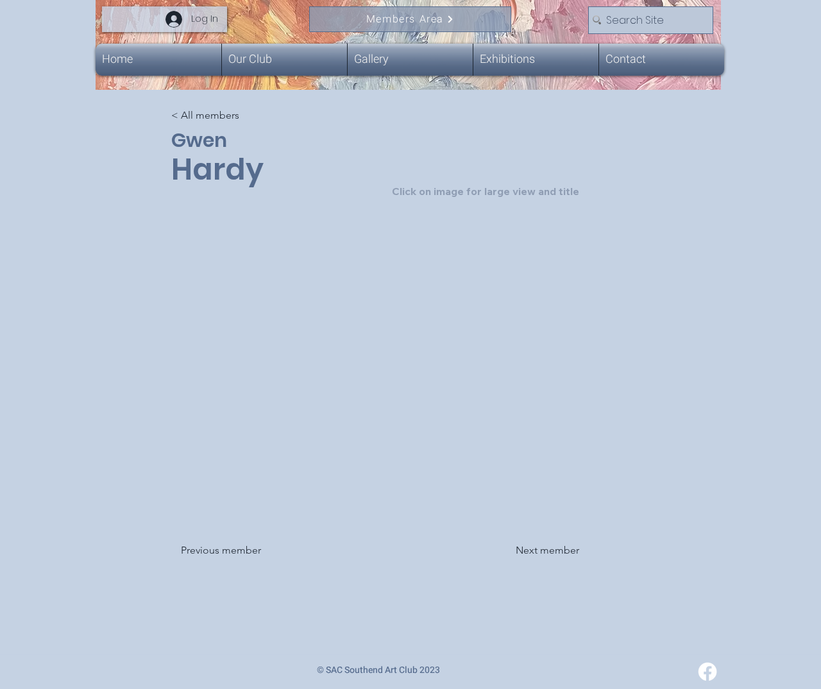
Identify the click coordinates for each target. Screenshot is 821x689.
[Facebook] (707, 671)
